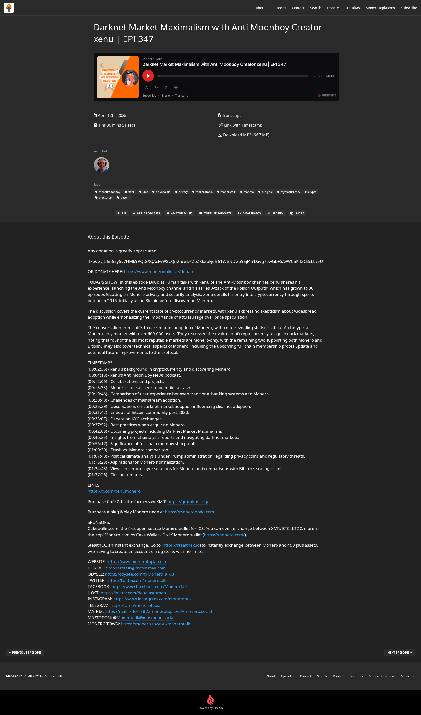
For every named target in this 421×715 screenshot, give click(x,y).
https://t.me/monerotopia (136, 605)
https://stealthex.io (181, 545)
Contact (298, 7)
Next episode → (399, 652)
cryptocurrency (290, 192)
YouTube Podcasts (217, 213)
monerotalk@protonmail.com (137, 568)
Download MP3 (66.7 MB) (245, 134)
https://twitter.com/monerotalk (136, 580)
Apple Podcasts (148, 213)
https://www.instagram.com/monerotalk (152, 599)
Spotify (277, 213)
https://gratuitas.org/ (187, 501)
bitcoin (124, 197)
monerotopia (204, 192)
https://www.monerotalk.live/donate (159, 271)
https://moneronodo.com (189, 512)
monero (248, 192)
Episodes (278, 7)
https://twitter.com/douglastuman (133, 593)
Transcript (231, 115)
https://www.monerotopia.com (136, 561)
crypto (311, 192)
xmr (145, 192)
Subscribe (409, 7)
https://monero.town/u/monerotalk (155, 624)
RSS (124, 213)
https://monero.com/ (224, 535)
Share (299, 213)
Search (315, 7)
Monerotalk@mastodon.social (145, 617)
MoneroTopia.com (380, 7)
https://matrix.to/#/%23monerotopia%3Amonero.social (158, 611)
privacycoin (163, 192)
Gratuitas (352, 7)
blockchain (105, 197)
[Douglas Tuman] (101, 166)
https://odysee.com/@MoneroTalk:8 (139, 574)
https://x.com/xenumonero (114, 491)
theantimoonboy (109, 192)
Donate (333, 7)
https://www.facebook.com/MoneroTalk (149, 586)
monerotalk (228, 192)
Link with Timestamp (242, 125)
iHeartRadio (252, 213)
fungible (267, 192)
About (261, 7)
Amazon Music (181, 213)
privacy (183, 192)
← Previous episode (25, 652)
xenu (131, 192)
